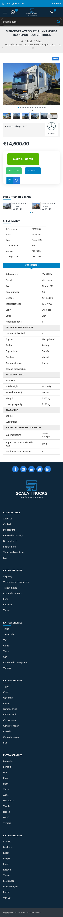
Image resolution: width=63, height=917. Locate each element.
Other (39, 41)
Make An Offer (23, 159)
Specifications (32, 265)
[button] (18, 107)
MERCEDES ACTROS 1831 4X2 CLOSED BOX (21, 203)
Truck (29, 41)
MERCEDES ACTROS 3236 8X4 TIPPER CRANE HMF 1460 (51, 203)
